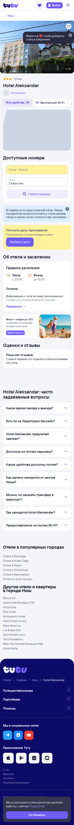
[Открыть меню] (68, 5)
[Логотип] (10, 5)
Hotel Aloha (10, 648)
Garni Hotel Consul (14, 621)
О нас (6, 769)
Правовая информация (16, 782)
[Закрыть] (67, 209)
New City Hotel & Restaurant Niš (23, 644)
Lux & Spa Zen (12, 630)
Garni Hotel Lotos (14, 634)
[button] (39, 5)
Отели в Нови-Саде (15, 561)
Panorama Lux (12, 625)
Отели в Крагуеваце (16, 574)
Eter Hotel (9, 612)
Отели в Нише (12, 565)
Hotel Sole (9, 607)
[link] (15, 333)
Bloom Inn (9, 598)
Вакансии (8, 773)
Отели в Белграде (14, 556)
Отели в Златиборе (15, 570)
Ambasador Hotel (14, 616)
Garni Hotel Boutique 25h (19, 602)
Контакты (8, 778)
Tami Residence (13, 639)
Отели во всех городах (17, 579)
